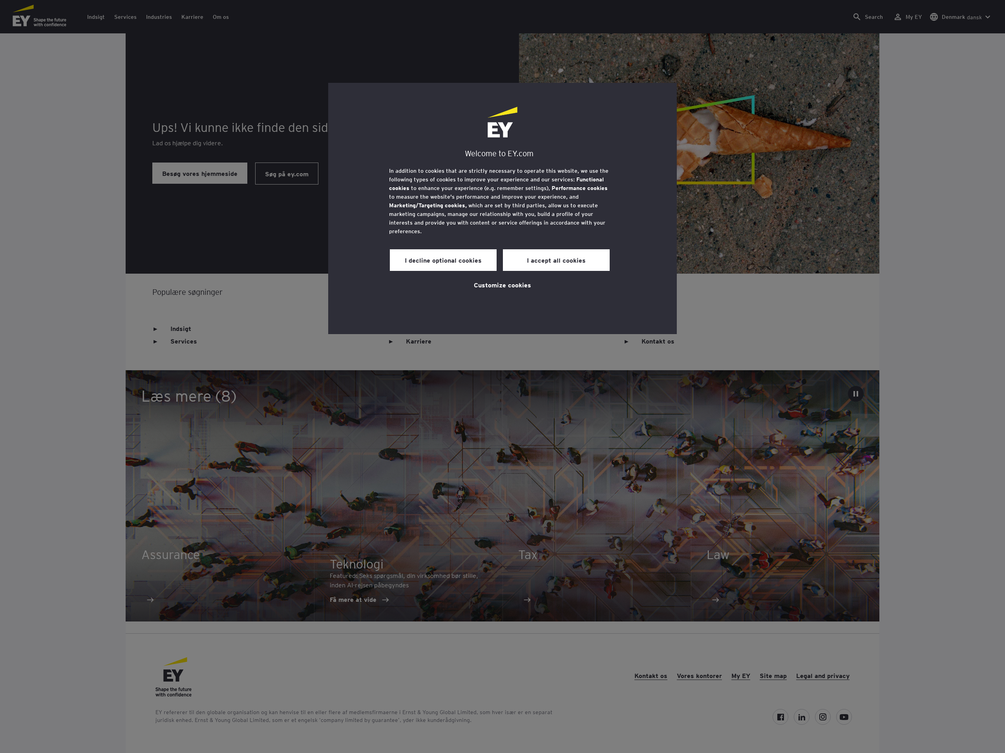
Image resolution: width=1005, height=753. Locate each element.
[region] (502, 208)
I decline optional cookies (443, 260)
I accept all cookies (556, 260)
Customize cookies (502, 284)
